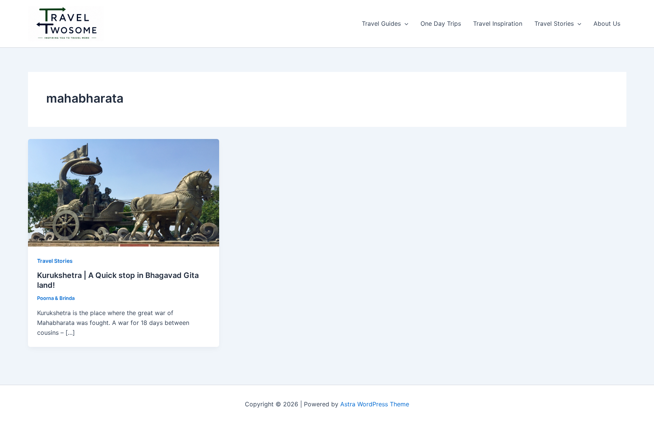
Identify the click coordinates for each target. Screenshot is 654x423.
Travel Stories (554, 23)
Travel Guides (381, 23)
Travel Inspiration (497, 23)
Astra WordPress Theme (374, 404)
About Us (606, 23)
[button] (404, 23)
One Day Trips (440, 23)
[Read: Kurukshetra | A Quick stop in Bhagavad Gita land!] (124, 192)
